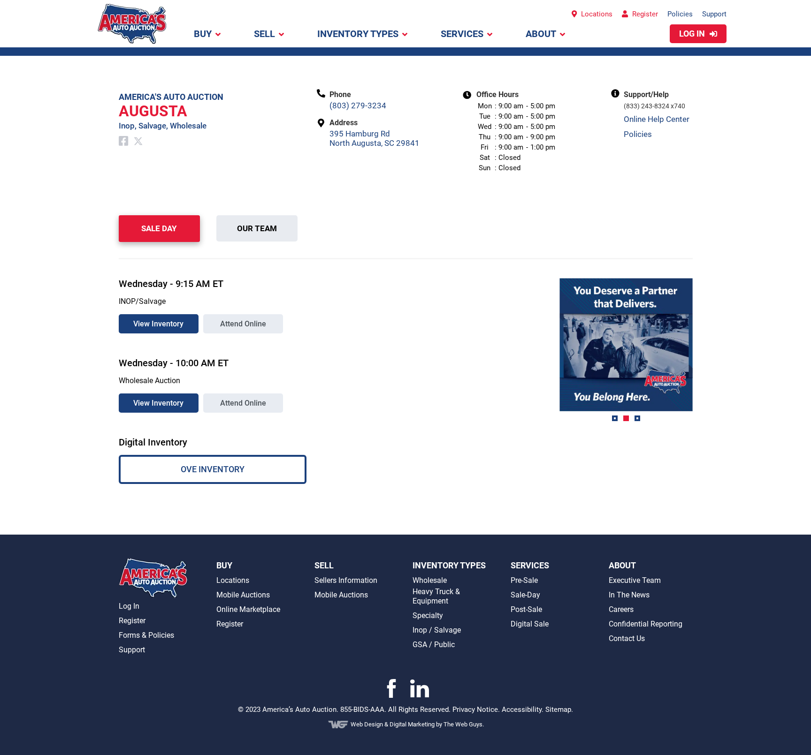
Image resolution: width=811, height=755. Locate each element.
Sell (264, 33)
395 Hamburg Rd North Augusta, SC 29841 (374, 138)
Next (699, 352)
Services (462, 33)
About (541, 33)
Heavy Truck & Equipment (436, 596)
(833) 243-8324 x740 (654, 106)
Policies (680, 14)
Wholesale (430, 580)
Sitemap (558, 709)
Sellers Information (345, 580)
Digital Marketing (413, 724)
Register (644, 14)
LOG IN (693, 33)
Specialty (428, 615)
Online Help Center (656, 119)
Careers (621, 609)
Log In (129, 606)
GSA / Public (434, 644)
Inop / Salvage (437, 630)
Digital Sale (530, 623)
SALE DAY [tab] (159, 228)
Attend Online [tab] (243, 323)
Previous (552, 352)
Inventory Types (357, 33)
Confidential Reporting (645, 623)
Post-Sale (526, 609)
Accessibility (522, 709)
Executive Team (635, 580)
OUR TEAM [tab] (257, 228)
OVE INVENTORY (213, 469)
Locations (595, 14)
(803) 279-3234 (357, 105)
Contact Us (627, 638)
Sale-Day (525, 594)
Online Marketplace (248, 609)
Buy (203, 33)
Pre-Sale (524, 580)
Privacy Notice (475, 709)
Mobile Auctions (243, 594)
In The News (629, 594)
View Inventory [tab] (158, 323)
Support (714, 14)
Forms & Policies (146, 635)
